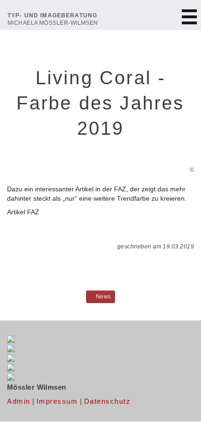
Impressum (57, 401)
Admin (18, 401)
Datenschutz (107, 401)
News (102, 296)
